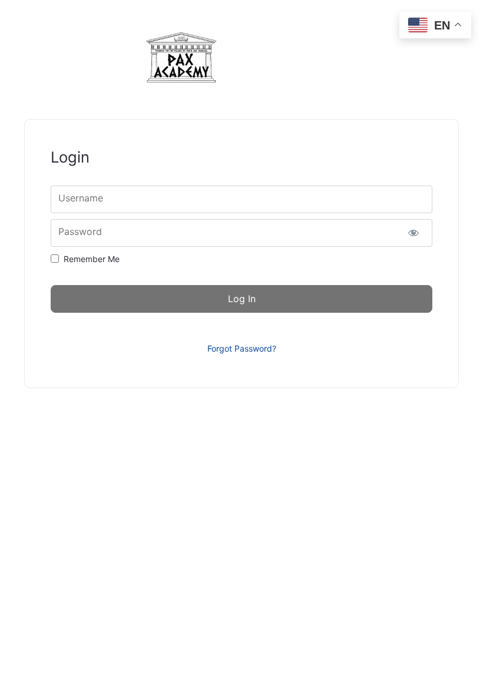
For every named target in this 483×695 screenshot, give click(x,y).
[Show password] (413, 233)
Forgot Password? (241, 348)
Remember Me (92, 259)
